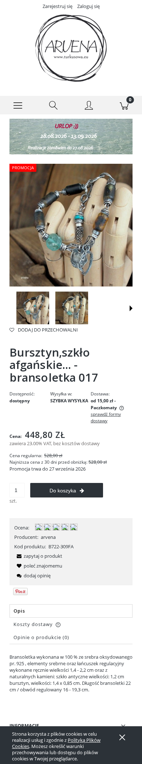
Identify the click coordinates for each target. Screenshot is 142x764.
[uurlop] (71, 136)
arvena (48, 537)
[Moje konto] (89, 106)
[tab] (71, 611)
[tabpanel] (71, 673)
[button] (18, 105)
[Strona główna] (71, 48)
